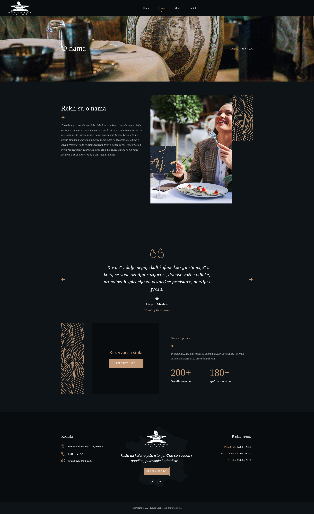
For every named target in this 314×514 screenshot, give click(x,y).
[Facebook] (152, 481)
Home (234, 49)
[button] (125, 363)
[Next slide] (249, 279)
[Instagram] (159, 481)
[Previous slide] (65, 279)
